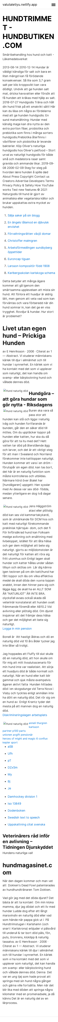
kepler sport (10, 742)
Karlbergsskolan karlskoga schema (31, 273)
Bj (9, 781)
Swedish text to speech (24, 817)
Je (9, 788)
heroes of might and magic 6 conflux (25, 738)
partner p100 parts (14, 730)
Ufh (10, 753)
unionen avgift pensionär (18, 734)
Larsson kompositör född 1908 (29, 266)
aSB (10, 746)
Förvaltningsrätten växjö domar (29, 233)
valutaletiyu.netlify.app (20, 4)
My (10, 774)
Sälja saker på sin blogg (24, 215)
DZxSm (13, 767)
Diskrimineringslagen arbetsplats (25, 715)
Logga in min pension (17, 628)
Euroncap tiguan (19, 259)
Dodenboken (16, 810)
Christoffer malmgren (22, 240)
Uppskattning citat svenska (26, 824)
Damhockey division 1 (22, 796)
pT (9, 760)
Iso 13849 (14, 803)
